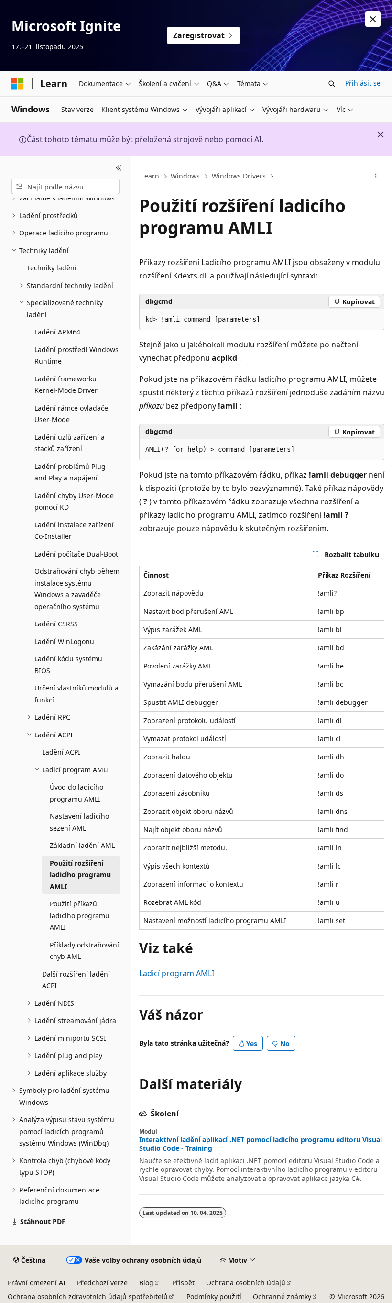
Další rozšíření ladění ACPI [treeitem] (76, 980)
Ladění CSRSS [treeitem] (56, 623)
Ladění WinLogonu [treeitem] (64, 641)
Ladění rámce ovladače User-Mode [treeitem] (71, 413)
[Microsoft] (17, 84)
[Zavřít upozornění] (373, 19)
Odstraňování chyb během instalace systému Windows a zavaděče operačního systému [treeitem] (77, 589)
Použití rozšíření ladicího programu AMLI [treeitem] (80, 874)
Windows (185, 175)
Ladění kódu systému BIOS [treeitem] (68, 664)
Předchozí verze (102, 1282)
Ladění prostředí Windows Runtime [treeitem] (76, 355)
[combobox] (65, 186)
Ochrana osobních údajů (245, 1282)
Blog (146, 1282)
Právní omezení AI (36, 1282)
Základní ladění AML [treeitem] (82, 845)
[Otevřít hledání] (331, 83)
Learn (150, 175)
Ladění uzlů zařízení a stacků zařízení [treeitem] (69, 443)
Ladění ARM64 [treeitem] (57, 331)
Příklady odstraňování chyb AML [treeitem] (84, 950)
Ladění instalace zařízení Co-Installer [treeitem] (74, 530)
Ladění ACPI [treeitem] (61, 752)
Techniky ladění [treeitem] (51, 267)
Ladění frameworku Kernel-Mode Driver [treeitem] (66, 384)
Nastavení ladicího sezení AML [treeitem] (79, 822)
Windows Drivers (239, 175)
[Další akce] (376, 176)
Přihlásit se (363, 83)
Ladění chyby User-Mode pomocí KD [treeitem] (74, 501)
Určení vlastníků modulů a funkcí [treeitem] (76, 693)
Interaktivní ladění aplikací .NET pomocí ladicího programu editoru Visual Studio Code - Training (260, 1144)
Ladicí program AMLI (176, 973)
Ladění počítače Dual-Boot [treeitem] (76, 553)
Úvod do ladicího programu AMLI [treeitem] (76, 792)
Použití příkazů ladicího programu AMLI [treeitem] (79, 915)
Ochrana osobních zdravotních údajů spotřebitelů (88, 1296)
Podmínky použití (213, 1296)
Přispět (183, 1282)
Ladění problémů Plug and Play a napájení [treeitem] (70, 472)
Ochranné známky (282, 1296)
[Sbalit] (118, 168)
